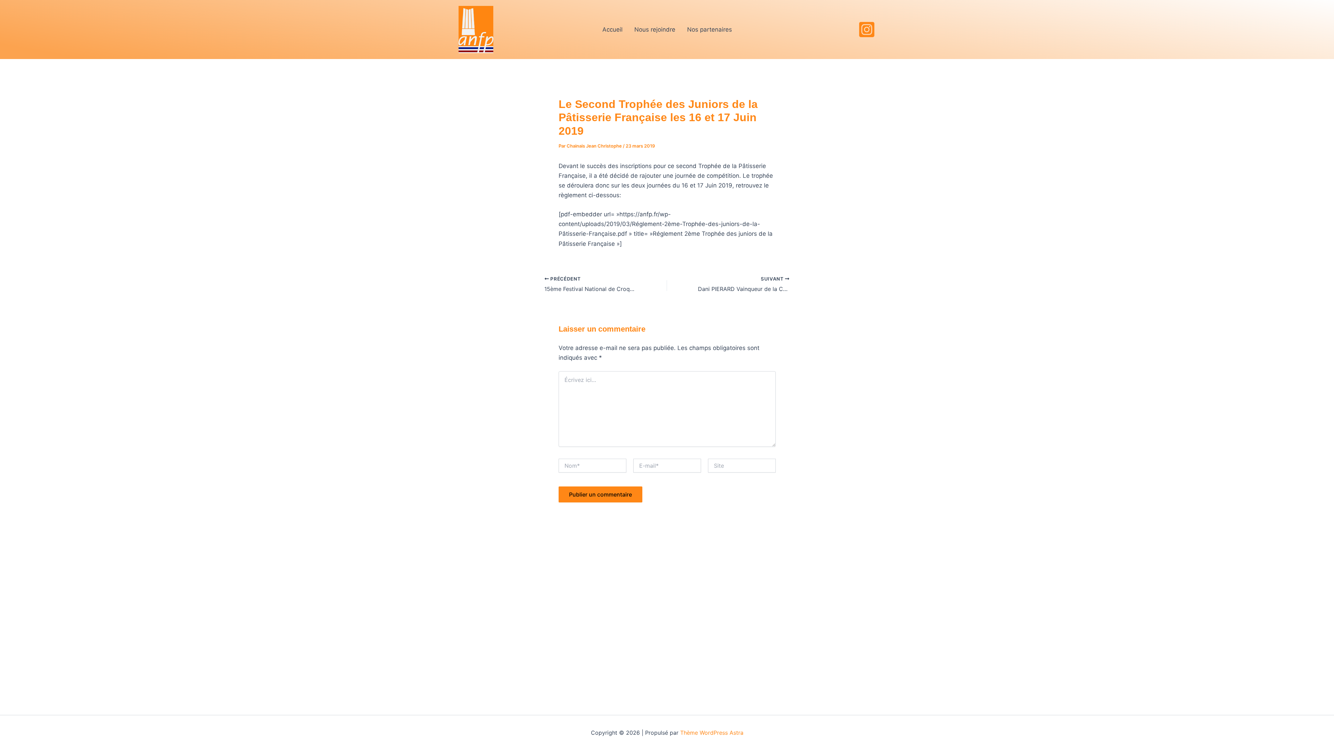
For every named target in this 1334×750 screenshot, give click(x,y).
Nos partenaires (709, 29)
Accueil (612, 29)
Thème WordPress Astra (711, 732)
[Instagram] (866, 29)
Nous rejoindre (654, 29)
